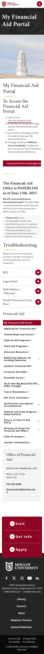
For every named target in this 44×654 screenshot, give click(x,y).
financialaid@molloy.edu (20, 490)
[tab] (22, 272)
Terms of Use (14, 638)
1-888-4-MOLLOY (11, 591)
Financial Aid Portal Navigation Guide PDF (24, 163)
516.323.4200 (13, 484)
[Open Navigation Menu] (39, 4)
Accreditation (29, 642)
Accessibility (14, 642)
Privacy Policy (29, 638)
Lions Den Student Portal (19, 120)
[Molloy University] (22, 567)
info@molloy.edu (32, 591)
